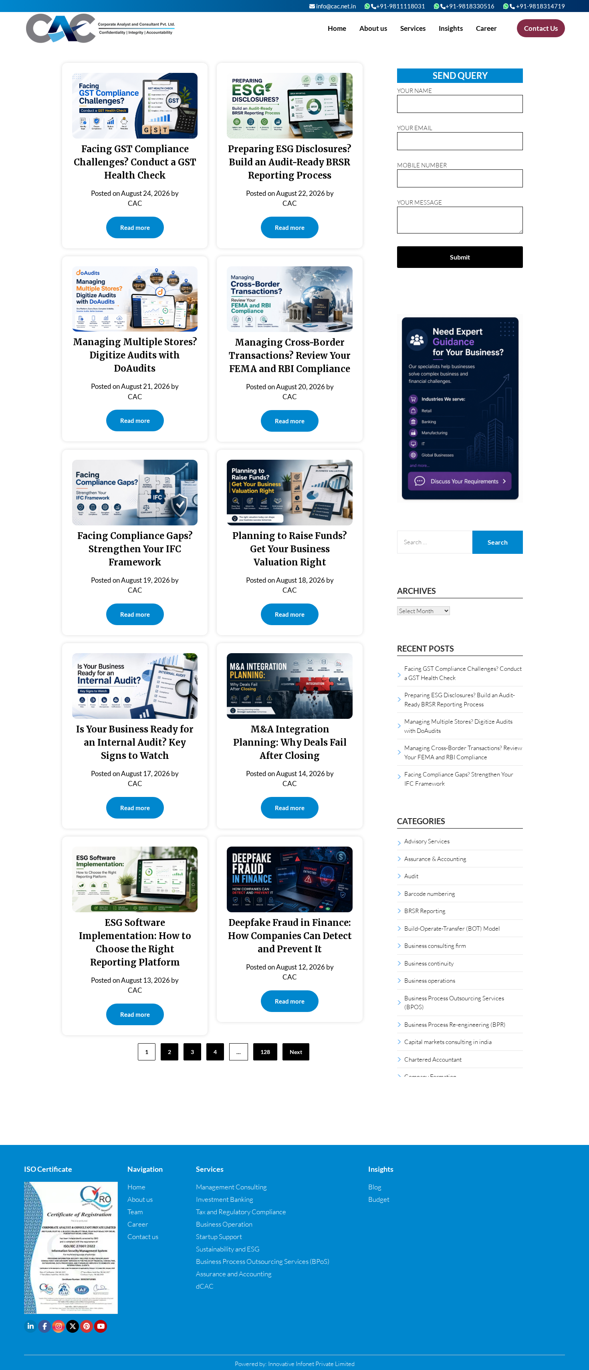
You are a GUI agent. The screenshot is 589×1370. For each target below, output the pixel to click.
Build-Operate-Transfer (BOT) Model (452, 928)
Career (486, 28)
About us (373, 28)
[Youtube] (100, 1326)
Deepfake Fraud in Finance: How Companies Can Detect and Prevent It (290, 936)
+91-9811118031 (400, 6)
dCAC (205, 1286)
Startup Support (219, 1236)
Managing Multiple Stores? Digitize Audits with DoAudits (135, 355)
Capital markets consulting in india (448, 1041)
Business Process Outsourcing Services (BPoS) (262, 1261)
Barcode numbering (429, 893)
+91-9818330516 (470, 6)
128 (265, 1051)
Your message (419, 202)
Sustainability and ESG (228, 1249)
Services (413, 28)
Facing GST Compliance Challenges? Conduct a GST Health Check (135, 162)
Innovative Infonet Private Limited (311, 1363)
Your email (414, 127)
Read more (135, 227)
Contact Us (541, 28)
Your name (414, 90)
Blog (374, 1187)
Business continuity (429, 963)
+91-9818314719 (540, 6)
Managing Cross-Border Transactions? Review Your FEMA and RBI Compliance (290, 355)
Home (337, 28)
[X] (72, 1326)
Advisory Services (427, 841)
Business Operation (224, 1224)
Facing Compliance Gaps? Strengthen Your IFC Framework (135, 549)
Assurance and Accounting (234, 1273)
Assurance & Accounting (435, 858)
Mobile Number (422, 165)
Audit (411, 875)
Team (135, 1211)
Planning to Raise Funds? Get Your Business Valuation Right (289, 549)
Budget (378, 1199)
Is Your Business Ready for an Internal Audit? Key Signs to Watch (135, 742)
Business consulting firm (435, 945)
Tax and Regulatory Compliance (241, 1211)
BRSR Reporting (425, 910)
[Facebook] (44, 1326)
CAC (135, 203)
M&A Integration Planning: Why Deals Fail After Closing (290, 742)
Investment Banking (224, 1199)
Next (296, 1051)
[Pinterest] (86, 1326)
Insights (451, 28)
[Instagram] (58, 1326)
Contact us (142, 1236)
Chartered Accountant (433, 1059)
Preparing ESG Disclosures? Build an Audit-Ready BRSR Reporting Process (289, 162)
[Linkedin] (30, 1326)
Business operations (429, 980)
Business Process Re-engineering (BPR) (455, 1024)
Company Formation (430, 1076)
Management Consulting (231, 1187)
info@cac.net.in (335, 6)
